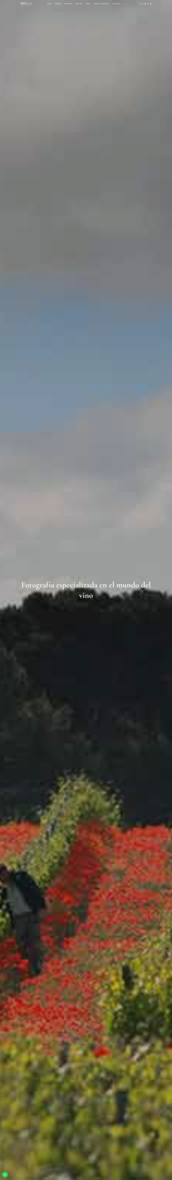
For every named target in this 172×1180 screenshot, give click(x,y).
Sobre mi (58, 4)
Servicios (78, 4)
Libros (88, 4)
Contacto (116, 4)
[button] (5, 1175)
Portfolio (68, 4)
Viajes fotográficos (101, 4)
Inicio (49, 4)
